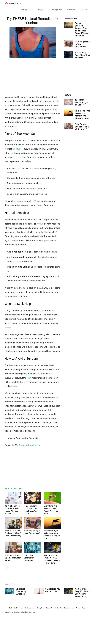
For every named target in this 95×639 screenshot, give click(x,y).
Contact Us (58, 608)
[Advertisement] (32, 76)
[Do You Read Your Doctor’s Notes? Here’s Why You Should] (13, 498)
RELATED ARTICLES (14, 488)
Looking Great (56, 10)
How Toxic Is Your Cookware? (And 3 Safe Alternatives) (13, 533)
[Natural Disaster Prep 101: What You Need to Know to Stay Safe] (52, 547)
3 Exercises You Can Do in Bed (52, 590)
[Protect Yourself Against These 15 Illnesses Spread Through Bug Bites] (68, 25)
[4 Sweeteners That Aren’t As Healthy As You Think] (32, 498)
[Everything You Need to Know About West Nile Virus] (52, 498)
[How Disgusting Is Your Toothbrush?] (32, 523)
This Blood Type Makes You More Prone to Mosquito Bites (82, 114)
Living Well (41, 10)
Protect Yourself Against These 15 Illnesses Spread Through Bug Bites (82, 29)
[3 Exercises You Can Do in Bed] (39, 591)
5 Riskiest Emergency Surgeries (29, 557)
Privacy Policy (69, 608)
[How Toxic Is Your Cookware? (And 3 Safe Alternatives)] (13, 523)
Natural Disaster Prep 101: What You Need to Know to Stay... (82, 593)
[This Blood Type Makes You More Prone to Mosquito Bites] (52, 523)
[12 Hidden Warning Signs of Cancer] (68, 102)
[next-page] (9, 567)
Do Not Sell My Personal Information (21, 608)
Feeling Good (26, 10)
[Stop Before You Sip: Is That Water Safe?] (13, 547)
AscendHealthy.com (31, 445)
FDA (29, 377)
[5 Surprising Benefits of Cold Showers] (68, 54)
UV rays (16, 148)
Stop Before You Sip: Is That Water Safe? (13, 557)
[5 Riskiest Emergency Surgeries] (32, 547)
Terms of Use (80, 608)
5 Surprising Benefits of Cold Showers (82, 55)
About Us (84, 10)
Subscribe (71, 10)
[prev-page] (6, 567)
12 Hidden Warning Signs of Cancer (81, 102)
